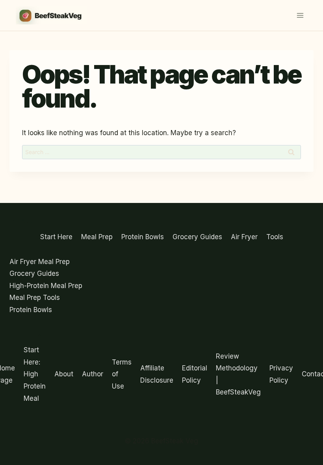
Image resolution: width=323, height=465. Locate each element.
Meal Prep (97, 237)
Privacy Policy (281, 374)
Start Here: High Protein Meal (35, 374)
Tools (274, 237)
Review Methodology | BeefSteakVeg (238, 374)
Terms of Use (122, 374)
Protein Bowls (142, 237)
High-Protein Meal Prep (45, 286)
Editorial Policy (194, 374)
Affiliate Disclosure (156, 374)
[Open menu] (300, 15)
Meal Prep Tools (34, 297)
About (63, 374)
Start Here (56, 237)
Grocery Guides (197, 237)
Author (92, 374)
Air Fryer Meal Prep (39, 262)
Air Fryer (244, 237)
